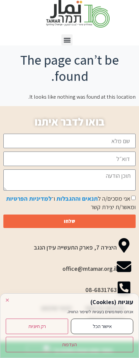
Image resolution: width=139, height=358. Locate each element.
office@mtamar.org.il (89, 268)
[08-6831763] (124, 288)
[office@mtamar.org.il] (124, 266)
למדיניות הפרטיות (29, 198)
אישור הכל (102, 326)
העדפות (69, 344)
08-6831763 (101, 290)
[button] (67, 39)
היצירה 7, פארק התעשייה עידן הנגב (75, 247)
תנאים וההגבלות (77, 198)
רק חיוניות (37, 326)
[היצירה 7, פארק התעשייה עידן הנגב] (124, 245)
